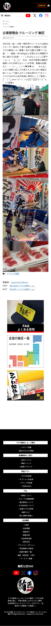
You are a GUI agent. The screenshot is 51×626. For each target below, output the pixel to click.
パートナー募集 (26, 558)
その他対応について (26, 505)
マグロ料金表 (26, 476)
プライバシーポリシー (26, 545)
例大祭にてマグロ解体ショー (22, 289)
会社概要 (25, 520)
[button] (9, 15)
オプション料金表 (26, 479)
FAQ (25, 491)
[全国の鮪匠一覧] (25, 552)
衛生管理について (26, 502)
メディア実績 (26, 447)
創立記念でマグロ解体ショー (22, 285)
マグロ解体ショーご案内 (25, 442)
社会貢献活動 (26, 538)
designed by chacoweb (35, 614)
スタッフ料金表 (26, 482)
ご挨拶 (26, 525)
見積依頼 (41, 5)
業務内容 (26, 535)
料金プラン (25, 471)
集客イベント (26, 463)
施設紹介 (26, 531)
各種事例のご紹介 (25, 455)
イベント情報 (13, 273)
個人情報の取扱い (26, 515)
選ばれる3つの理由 (26, 450)
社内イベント (26, 460)
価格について (26, 495)
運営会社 (26, 541)
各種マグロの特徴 (26, 509)
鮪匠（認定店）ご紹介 (26, 555)
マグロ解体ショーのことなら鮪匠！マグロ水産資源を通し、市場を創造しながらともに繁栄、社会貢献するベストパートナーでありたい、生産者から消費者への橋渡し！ (25, 602)
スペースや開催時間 (26, 499)
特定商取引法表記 (26, 548)
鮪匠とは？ (26, 512)
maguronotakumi (19, 282)
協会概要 (26, 528)
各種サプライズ (26, 466)
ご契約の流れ (26, 486)
